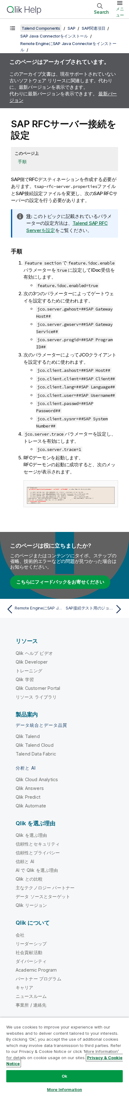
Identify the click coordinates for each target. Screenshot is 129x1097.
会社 (20, 935)
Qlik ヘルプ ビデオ (34, 653)
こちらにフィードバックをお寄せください (60, 582)
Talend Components (41, 28)
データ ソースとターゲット (43, 896)
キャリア (25, 987)
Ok (64, 1076)
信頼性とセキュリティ (38, 844)
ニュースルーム (31, 996)
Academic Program (36, 970)
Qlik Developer (32, 662)
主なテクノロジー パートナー (45, 887)
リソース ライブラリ (36, 697)
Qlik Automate (31, 805)
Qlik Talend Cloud (35, 745)
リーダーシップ (31, 943)
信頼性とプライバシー (38, 852)
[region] (64, 1057)
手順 (22, 161)
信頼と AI (25, 861)
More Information (64, 1089)
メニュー (120, 12)
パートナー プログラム (38, 978)
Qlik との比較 (29, 879)
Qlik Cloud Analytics (37, 779)
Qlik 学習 (25, 679)
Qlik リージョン (31, 905)
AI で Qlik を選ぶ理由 (37, 870)
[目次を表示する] (12, 28)
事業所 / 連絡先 (31, 1005)
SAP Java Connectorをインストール (54, 35)
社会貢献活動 (29, 952)
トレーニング (29, 670)
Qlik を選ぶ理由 (31, 835)
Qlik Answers (30, 788)
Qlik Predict (28, 797)
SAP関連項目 (93, 28)
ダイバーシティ (31, 961)
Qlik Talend (28, 736)
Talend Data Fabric (36, 753)
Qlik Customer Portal (38, 688)
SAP (71, 28)
